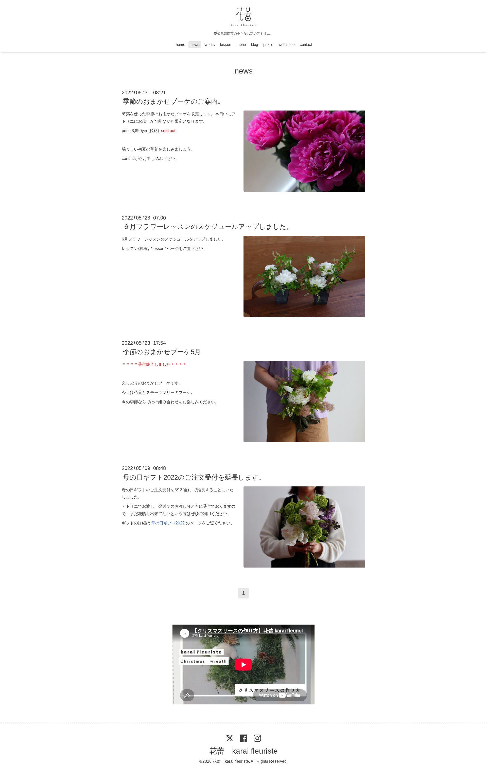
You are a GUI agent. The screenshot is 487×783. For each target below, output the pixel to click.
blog (254, 44)
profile (268, 44)
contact (306, 44)
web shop (286, 44)
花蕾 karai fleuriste (243, 751)
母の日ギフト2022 (168, 523)
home (180, 44)
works (210, 44)
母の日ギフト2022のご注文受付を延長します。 (194, 477)
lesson (225, 44)
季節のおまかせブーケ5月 (162, 352)
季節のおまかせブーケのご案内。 (173, 101)
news (194, 44)
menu (241, 44)
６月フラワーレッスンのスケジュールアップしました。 (208, 226)
